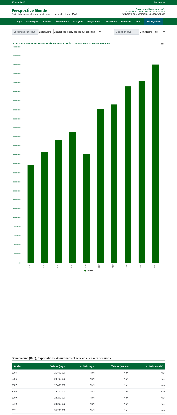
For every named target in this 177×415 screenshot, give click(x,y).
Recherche (159, 2)
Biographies (93, 21)
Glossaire (126, 21)
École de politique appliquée (150, 9)
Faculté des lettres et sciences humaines (145, 11)
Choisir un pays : (124, 32)
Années (47, 21)
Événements (62, 21)
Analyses (78, 21)
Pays (19, 21)
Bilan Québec (153, 21)
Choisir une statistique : (25, 32)
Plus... (139, 21)
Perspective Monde (29, 10)
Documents (111, 21)
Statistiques (32, 21)
